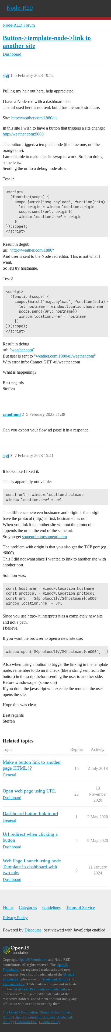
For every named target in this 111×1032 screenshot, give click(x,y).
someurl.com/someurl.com (44, 536)
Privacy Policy (15, 917)
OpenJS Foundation (33, 960)
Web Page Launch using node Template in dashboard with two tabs (32, 866)
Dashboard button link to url (30, 813)
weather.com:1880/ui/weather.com (65, 356)
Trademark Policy (55, 979)
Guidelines (51, 907)
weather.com (22, 350)
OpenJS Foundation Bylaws (35, 1017)
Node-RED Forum (19, 25)
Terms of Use (49, 1012)
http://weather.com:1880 (31, 250)
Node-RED (20, 7)
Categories (28, 907)
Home (8, 907)
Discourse (33, 930)
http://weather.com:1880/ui (34, 118)
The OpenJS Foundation (20, 1012)
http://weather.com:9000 (23, 134)
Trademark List (14, 984)
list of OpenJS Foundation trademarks (40, 989)
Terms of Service (80, 907)
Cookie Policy (49, 1022)
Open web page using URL (29, 791)
